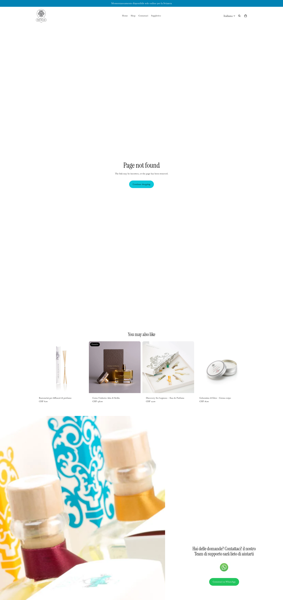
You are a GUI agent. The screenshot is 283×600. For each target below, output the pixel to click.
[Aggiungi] (82, 388)
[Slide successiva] (136, 367)
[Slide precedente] (93, 367)
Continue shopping (141, 184)
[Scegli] (243, 388)
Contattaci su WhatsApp (224, 581)
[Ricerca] (239, 16)
